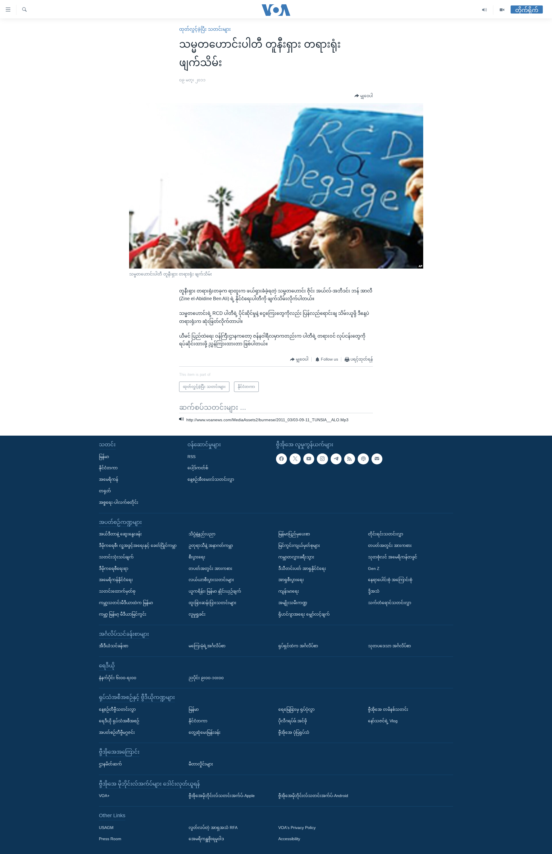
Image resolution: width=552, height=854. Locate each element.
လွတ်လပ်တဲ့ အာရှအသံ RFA (213, 827)
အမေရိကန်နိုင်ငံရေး (116, 579)
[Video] (502, 10)
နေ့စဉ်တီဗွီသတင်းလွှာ (117, 709)
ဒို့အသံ (373, 591)
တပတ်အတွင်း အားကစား (210, 568)
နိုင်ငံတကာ (108, 468)
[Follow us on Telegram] (336, 458)
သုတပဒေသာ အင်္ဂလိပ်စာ (389, 646)
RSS (191, 456)
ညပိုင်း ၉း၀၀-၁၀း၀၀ (206, 677)
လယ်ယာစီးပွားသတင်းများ (211, 579)
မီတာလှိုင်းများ (201, 764)
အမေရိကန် (108, 479)
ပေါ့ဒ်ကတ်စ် (197, 468)
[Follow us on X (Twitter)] (295, 458)
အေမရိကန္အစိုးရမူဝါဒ (206, 838)
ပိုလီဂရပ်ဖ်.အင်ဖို (292, 720)
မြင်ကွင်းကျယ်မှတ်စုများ (299, 545)
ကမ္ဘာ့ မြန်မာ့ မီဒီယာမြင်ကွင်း (122, 614)
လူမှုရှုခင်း (197, 614)
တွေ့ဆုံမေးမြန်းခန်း (205, 732)
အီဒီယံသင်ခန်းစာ (113, 646)
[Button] (363, 96)
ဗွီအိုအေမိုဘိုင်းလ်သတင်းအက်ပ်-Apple (222, 795)
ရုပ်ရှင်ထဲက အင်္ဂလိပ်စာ (298, 646)
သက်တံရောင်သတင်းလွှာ (389, 602)
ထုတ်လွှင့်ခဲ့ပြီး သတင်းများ (205, 29)
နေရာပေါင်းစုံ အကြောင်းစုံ (390, 579)
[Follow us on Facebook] (281, 458)
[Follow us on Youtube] (308, 458)
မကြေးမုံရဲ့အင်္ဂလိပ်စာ (207, 646)
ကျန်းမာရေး (288, 591)
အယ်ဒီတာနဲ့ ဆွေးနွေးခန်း (120, 534)
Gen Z (373, 568)
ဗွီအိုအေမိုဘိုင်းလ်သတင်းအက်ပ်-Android (313, 795)
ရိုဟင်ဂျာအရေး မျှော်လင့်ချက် (304, 614)
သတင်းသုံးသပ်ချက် (116, 556)
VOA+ (104, 795)
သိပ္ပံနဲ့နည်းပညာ (202, 534)
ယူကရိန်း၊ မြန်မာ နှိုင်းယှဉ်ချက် (215, 591)
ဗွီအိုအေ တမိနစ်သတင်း (388, 709)
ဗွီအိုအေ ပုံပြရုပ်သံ (293, 732)
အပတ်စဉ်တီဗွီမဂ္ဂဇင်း (117, 732)
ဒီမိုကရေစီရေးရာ (113, 568)
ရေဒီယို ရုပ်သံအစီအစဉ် (119, 720)
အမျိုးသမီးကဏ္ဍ (292, 602)
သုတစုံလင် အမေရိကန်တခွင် (392, 556)
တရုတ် (105, 491)
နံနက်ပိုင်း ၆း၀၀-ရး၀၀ (117, 677)
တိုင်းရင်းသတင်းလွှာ (385, 534)
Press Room (110, 838)
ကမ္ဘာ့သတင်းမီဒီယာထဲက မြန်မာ (126, 602)
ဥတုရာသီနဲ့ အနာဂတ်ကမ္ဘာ (211, 545)
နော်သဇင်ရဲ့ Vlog (383, 720)
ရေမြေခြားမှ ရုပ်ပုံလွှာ (296, 709)
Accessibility (289, 838)
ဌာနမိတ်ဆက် (110, 764)
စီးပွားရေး (197, 556)
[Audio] (484, 10)
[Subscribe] (376, 458)
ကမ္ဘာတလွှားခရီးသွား (296, 556)
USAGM (106, 827)
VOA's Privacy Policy (297, 827)
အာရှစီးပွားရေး (291, 579)
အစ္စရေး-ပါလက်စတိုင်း (118, 502)
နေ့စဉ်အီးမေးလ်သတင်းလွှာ (210, 479)
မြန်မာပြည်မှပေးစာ (294, 534)
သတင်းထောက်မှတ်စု (117, 591)
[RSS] (349, 458)
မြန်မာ (104, 456)
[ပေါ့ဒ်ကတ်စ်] (363, 458)
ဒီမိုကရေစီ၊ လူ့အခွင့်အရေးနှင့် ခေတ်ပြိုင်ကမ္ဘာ (138, 545)
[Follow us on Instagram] (322, 458)
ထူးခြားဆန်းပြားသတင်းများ (212, 602)
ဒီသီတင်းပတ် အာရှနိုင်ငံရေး (302, 568)
